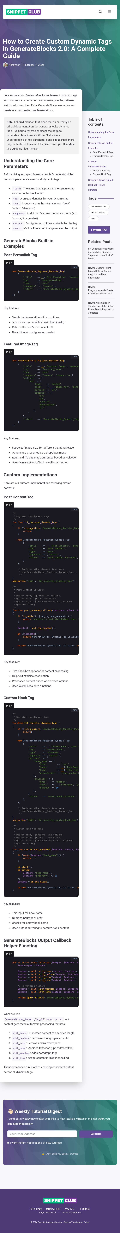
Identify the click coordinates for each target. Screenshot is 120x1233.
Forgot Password (47, 1212)
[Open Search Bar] (100, 12)
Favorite (99, 229)
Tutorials (35, 1209)
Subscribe (96, 1133)
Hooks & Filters (98, 212)
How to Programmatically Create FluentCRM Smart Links (100, 290)
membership (53, 1209)
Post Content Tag (101, 170)
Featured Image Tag (103, 156)
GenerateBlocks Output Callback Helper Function (100, 185)
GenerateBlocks (98, 206)
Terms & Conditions (71, 1212)
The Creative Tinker (80, 1222)
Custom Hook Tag (102, 174)
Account (70, 1209)
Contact (85, 1209)
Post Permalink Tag (103, 152)
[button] (75, 267)
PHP (93, 218)
